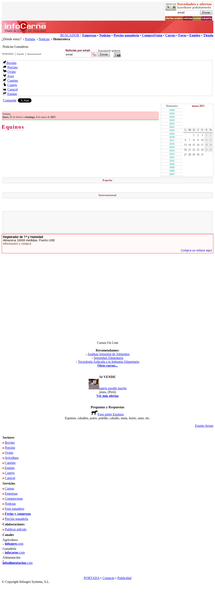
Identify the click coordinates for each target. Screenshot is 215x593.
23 (198, 149)
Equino (12, 94)
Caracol (12, 89)
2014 (171, 150)
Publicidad (124, 578)
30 (198, 154)
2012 (171, 157)
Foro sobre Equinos (111, 414)
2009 (171, 167)
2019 (171, 133)
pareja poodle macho (113, 388)
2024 (171, 117)
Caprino (12, 80)
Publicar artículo (15, 529)
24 (202, 149)
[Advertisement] (107, 221)
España (20, 54)
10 (202, 140)
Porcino (12, 67)
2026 (171, 110)
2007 (171, 174)
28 (189, 154)
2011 (172, 160)
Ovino (11, 71)
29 (194, 154)
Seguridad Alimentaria (108, 358)
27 (185, 154)
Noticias (44, 39)
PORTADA (8, 54)
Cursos (9, 488)
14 (189, 144)
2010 (171, 164)
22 (194, 149)
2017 (171, 140)
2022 (171, 123)
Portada (30, 39)
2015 (171, 147)
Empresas (11, 493)
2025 (171, 113)
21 (189, 149)
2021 (171, 127)
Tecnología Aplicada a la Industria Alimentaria (108, 361)
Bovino (11, 63)
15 (194, 144)
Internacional (34, 54)
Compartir (9, 100)
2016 (171, 144)
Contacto (108, 578)
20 (185, 149)
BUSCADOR (69, 35)
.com (14, 543)
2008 (171, 171)
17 (202, 144)
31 (202, 154)
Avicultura (11, 457)
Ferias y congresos (18, 514)
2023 (171, 120)
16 (198, 144)
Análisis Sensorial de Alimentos (109, 354)
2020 (171, 130)
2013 (171, 154)
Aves (10, 76)
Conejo (12, 85)
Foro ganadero (14, 508)
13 (185, 144)
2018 (171, 137)
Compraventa (14, 498)
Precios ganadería (16, 519)
